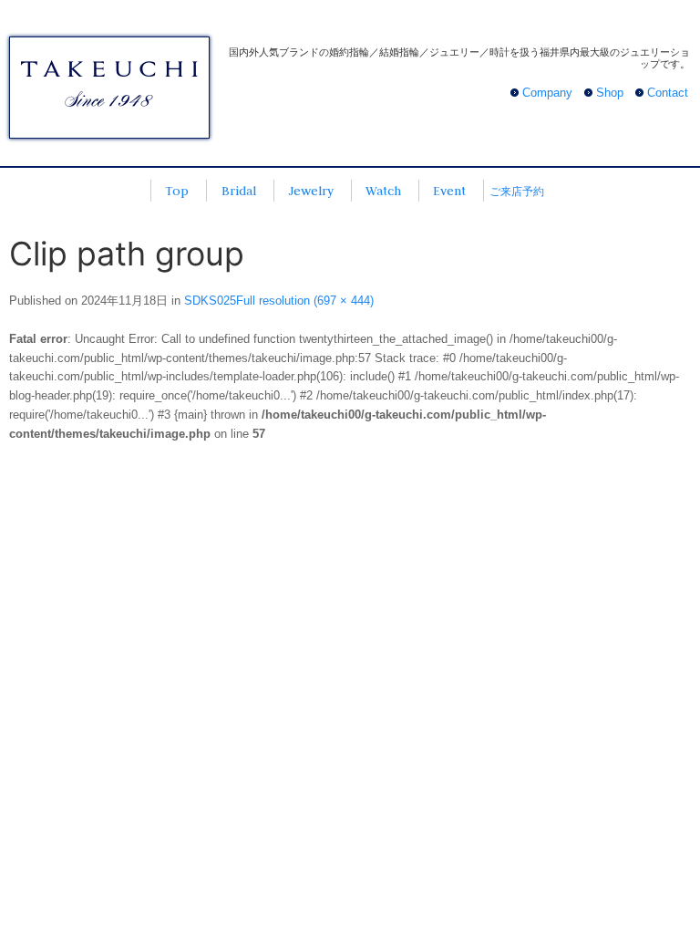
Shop (609, 92)
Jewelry (311, 190)
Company (547, 92)
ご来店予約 (516, 191)
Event (449, 190)
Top (177, 190)
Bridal (238, 190)
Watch (383, 190)
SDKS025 (210, 300)
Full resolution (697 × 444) (305, 300)
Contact (667, 92)
